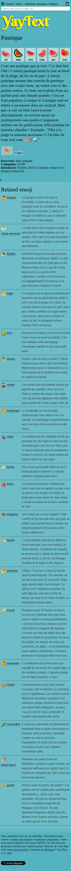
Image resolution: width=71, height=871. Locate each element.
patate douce (8, 764)
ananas (11, 358)
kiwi (9, 332)
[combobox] (35, 9)
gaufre (10, 785)
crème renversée (10, 233)
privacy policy (21, 849)
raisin (10, 436)
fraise (10, 483)
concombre (13, 724)
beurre (10, 467)
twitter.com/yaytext (21, 839)
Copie (18, 153)
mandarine (13, 663)
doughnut (12, 514)
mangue (11, 197)
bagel (10, 293)
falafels (11, 253)
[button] (2, 4)
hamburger (13, 410)
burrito (11, 540)
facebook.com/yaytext (47, 839)
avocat (11, 610)
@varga (49, 849)
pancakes (12, 570)
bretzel (11, 684)
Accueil (10, 3)
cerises (11, 384)
